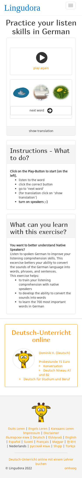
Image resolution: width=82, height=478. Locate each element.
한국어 (71, 442)
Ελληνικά (55, 437)
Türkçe (70, 446)
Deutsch (39, 437)
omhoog (71, 468)
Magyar (57, 442)
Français (43, 442)
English (70, 437)
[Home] (23, 6)
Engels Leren (37, 429)
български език (17, 437)
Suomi (28, 442)
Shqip (58, 446)
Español (14, 442)
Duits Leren (16, 429)
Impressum (31, 433)
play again (41, 68)
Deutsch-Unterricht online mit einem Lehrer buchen (41, 461)
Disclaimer (51, 433)
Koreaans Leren (62, 429)
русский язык (40, 446)
